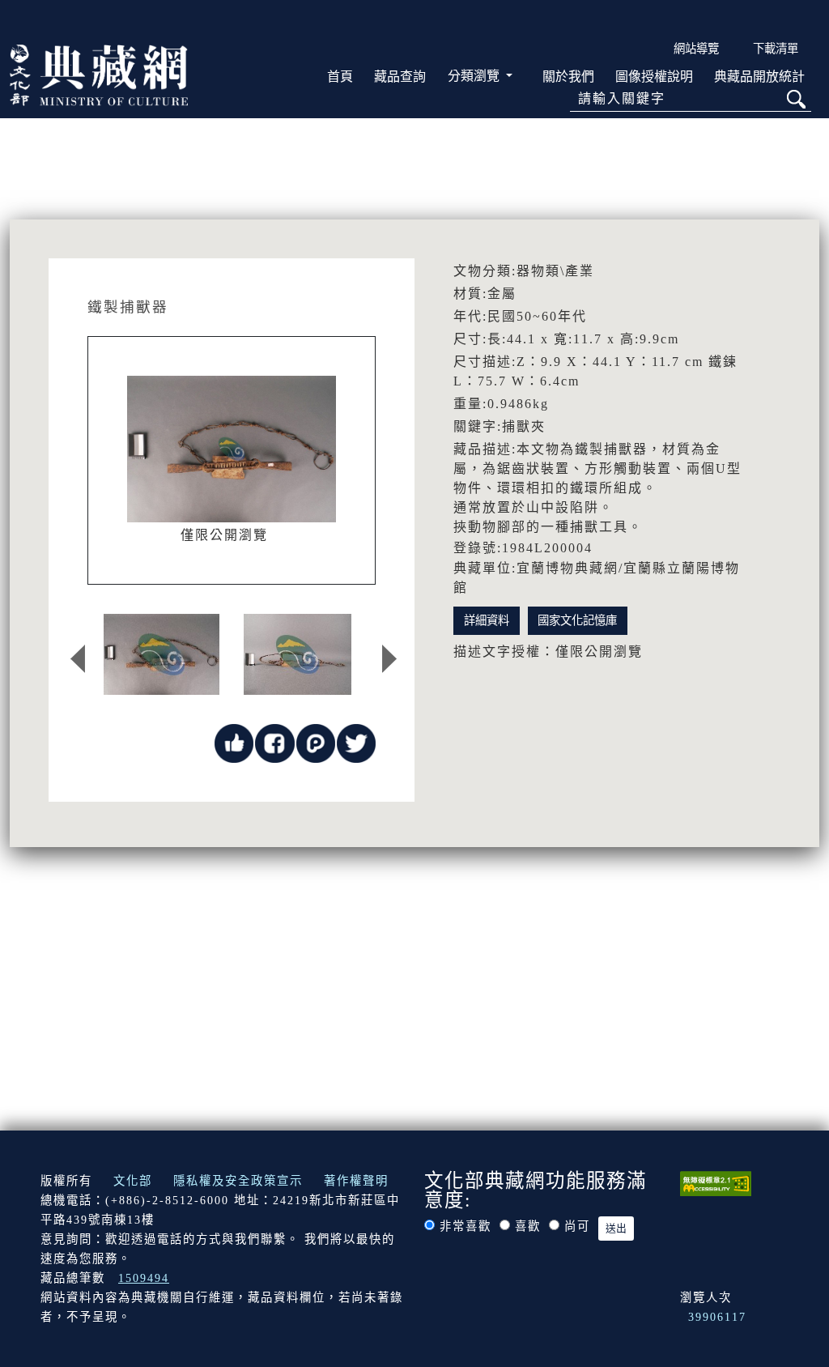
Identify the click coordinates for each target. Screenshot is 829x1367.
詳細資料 (486, 620)
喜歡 (528, 1226)
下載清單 (775, 48)
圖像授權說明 (654, 76)
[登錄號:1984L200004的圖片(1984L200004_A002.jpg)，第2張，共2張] (297, 654)
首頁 (340, 76)
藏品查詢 (400, 76)
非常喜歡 (465, 1226)
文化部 (132, 1180)
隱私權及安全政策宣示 (238, 1180)
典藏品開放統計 (759, 76)
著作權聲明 (356, 1180)
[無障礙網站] (715, 1182)
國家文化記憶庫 (577, 620)
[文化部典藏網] (99, 74)
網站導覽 (696, 48)
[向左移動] (77, 658)
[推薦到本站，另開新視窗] (234, 742)
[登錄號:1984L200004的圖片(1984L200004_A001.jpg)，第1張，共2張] (161, 654)
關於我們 (568, 76)
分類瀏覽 (475, 76)
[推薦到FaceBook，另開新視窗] (274, 742)
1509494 (143, 1277)
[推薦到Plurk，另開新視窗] (315, 742)
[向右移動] (389, 658)
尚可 (577, 1226)
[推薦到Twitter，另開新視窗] (356, 742)
